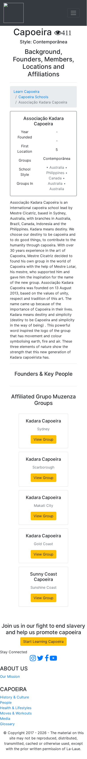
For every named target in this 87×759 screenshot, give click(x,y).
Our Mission (10, 676)
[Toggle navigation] (73, 12)
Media (5, 718)
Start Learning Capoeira (43, 641)
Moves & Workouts (16, 713)
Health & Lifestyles (15, 708)
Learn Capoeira (26, 91)
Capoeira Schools (33, 97)
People (6, 702)
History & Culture (14, 697)
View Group (43, 439)
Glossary (7, 724)
